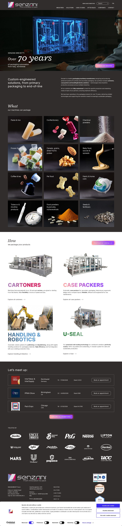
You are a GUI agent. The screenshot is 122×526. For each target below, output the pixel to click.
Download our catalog (101, 243)
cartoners (24, 285)
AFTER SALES (91, 7)
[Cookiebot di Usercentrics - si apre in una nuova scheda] (10, 523)
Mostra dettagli (86, 522)
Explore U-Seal (68, 354)
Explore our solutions (104, 65)
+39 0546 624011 (37, 498)
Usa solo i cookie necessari (108, 515)
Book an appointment (101, 380)
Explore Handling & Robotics (18, 354)
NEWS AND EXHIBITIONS (89, 3)
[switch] (46, 522)
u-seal (73, 334)
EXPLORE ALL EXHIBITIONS (61, 417)
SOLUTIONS (70, 7)
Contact (111, 7)
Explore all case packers (71, 299)
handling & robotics (24, 337)
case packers (83, 285)
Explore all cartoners (15, 299)
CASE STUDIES (80, 7)
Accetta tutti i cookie (108, 505)
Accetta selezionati (108, 510)
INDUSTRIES (60, 7)
